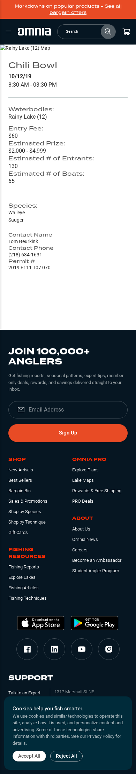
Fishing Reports (23, 566)
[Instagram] (109, 649)
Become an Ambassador (96, 560)
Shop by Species (24, 511)
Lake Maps (83, 480)
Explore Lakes (22, 577)
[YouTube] (81, 649)
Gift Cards (18, 532)
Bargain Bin (19, 490)
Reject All (66, 756)
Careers (80, 549)
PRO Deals (82, 501)
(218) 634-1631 (25, 254)
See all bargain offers (86, 9)
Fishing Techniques (27, 598)
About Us (81, 529)
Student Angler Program (95, 570)
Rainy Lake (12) (27, 116)
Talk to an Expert (24, 692)
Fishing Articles (23, 587)
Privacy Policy (100, 736)
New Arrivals (20, 469)
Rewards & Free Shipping (96, 490)
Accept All (29, 756)
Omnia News (85, 539)
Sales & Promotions (27, 501)
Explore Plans (85, 469)
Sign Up (68, 433)
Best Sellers (20, 480)
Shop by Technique (27, 522)
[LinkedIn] (54, 649)
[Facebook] (27, 649)
